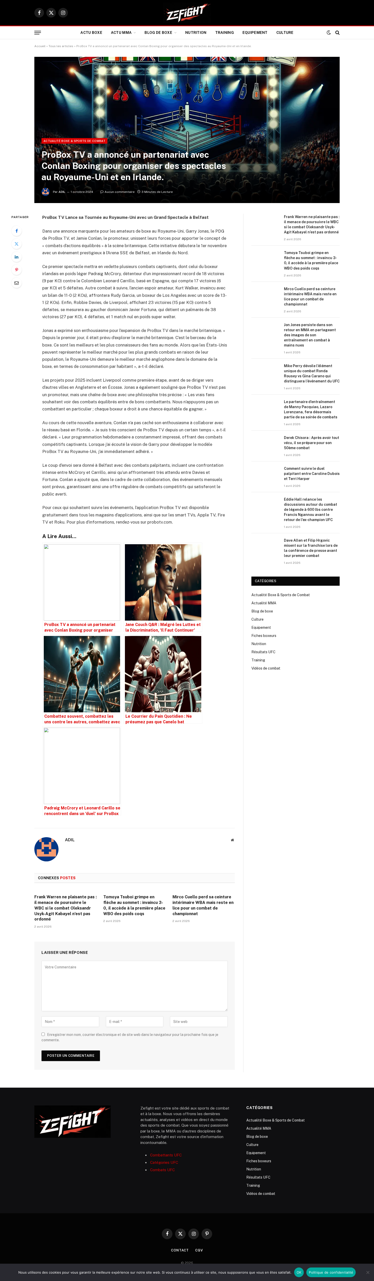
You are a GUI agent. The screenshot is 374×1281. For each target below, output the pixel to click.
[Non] (367, 1272)
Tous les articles (61, 46)
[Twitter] (16, 244)
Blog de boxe (158, 33)
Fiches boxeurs (263, 636)
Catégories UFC (164, 1162)
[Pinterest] (16, 270)
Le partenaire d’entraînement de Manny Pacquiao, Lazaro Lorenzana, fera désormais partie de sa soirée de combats (310, 409)
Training (224, 33)
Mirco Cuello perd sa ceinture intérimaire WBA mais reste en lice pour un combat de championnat (203, 905)
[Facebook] (16, 231)
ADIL (62, 192)
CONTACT (180, 1250)
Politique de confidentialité (331, 1272)
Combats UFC (162, 1170)
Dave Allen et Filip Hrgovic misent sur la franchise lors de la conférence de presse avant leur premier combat (311, 548)
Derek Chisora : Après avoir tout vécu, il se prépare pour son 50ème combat (311, 443)
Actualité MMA (263, 603)
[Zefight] (187, 12)
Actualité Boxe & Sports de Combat (74, 140)
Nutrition (196, 33)
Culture (285, 33)
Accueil (40, 46)
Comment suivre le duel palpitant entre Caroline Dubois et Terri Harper (312, 473)
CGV (199, 1250)
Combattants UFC (166, 1155)
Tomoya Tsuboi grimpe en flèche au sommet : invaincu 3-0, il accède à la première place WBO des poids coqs (134, 905)
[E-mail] (16, 283)
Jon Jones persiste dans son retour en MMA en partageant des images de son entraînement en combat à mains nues (310, 335)
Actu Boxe (91, 33)
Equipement (255, 33)
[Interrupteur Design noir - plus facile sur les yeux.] (328, 32)
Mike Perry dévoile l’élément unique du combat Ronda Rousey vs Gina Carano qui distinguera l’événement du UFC (312, 373)
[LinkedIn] (16, 257)
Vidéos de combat (265, 668)
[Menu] (37, 32)
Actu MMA (121, 33)
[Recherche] (337, 32)
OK (299, 1272)
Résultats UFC (263, 652)
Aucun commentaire (120, 192)
